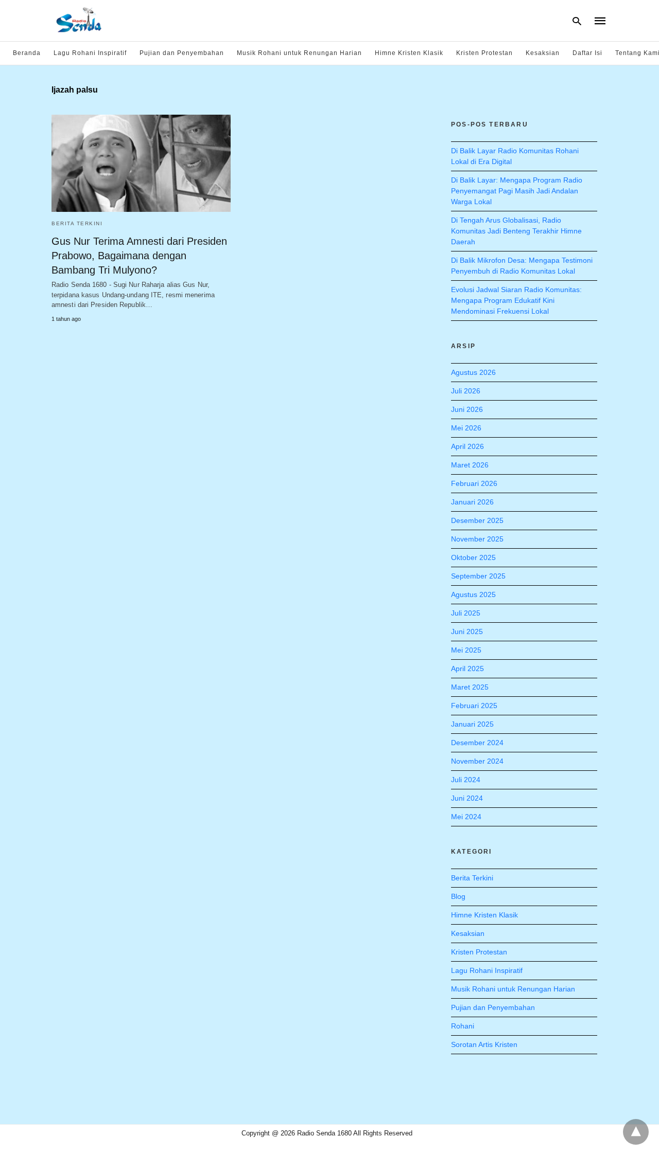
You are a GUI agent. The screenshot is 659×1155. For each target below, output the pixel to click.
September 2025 (478, 576)
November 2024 (477, 761)
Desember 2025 (477, 520)
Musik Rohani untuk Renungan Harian (299, 53)
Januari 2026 (472, 502)
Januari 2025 (472, 724)
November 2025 (477, 539)
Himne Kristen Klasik (409, 53)
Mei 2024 (466, 817)
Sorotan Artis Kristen (484, 1044)
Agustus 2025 (473, 594)
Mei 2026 (466, 428)
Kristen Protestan (484, 53)
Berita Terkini (76, 223)
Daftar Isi (587, 53)
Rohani (462, 1026)
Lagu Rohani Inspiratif (90, 53)
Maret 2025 (470, 687)
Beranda (27, 53)
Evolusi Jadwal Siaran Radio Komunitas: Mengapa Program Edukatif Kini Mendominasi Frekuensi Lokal (516, 300)
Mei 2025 (466, 650)
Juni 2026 (467, 409)
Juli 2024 (465, 779)
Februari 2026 (474, 483)
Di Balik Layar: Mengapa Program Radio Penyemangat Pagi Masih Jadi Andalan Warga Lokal (516, 191)
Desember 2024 (477, 742)
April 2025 (467, 668)
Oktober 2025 (473, 557)
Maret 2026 (470, 465)
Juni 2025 (467, 631)
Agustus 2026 (473, 372)
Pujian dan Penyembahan (182, 53)
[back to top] (636, 1132)
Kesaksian (543, 53)
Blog (458, 896)
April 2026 (467, 446)
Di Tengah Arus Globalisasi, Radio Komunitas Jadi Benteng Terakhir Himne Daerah (516, 231)
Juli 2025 (465, 613)
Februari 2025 (474, 705)
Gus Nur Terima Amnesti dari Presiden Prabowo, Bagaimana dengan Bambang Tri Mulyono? (139, 256)
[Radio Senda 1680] (79, 19)
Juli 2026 (465, 391)
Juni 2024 (467, 798)
